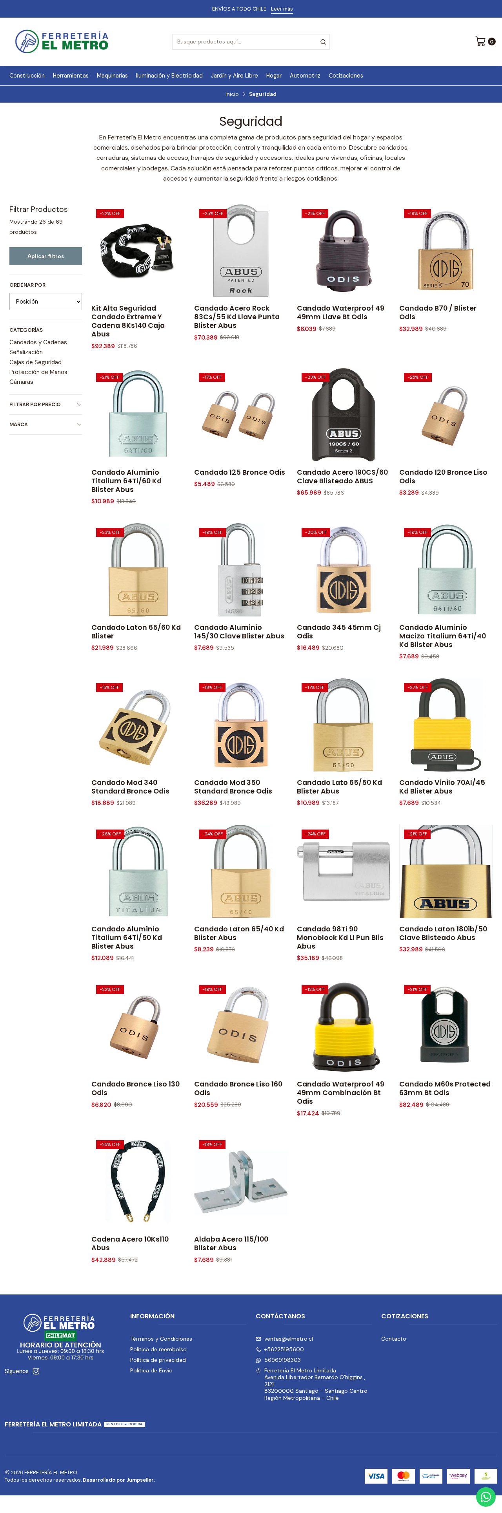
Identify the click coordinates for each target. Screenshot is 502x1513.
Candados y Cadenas (38, 342)
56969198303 (282, 1359)
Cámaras (21, 382)
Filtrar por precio (35, 404)
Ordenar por (27, 285)
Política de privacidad (158, 1359)
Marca (18, 424)
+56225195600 (284, 1349)
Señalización (26, 352)
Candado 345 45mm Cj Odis (339, 632)
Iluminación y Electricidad (169, 75)
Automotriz (305, 75)
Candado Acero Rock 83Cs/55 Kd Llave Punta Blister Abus (237, 317)
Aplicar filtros (45, 256)
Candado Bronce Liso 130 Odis (135, 1088)
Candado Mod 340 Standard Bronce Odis (130, 787)
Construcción (27, 75)
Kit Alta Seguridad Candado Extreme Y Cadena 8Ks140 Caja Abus (128, 321)
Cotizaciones (346, 75)
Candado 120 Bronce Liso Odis (443, 477)
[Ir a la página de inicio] (62, 41)
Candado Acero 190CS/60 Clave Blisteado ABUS (342, 477)
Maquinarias (112, 75)
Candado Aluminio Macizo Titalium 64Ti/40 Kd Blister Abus (442, 636)
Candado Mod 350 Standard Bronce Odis (233, 787)
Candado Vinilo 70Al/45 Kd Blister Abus (442, 787)
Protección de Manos (38, 372)
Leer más (282, 8)
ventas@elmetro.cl (288, 1338)
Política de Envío (151, 1370)
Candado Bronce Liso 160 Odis (238, 1088)
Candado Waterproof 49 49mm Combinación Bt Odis (340, 1092)
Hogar (274, 75)
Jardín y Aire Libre (234, 75)
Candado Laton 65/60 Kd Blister (136, 632)
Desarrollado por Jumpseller (118, 1480)
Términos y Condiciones (161, 1338)
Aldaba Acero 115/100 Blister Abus (231, 1244)
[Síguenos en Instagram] (36, 1371)
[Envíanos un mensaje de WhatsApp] (486, 1497)
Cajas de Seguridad (35, 362)
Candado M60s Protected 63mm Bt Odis (445, 1088)
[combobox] (251, 42)
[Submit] (323, 42)
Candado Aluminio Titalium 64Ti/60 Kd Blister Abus (126, 481)
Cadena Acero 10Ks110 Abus (130, 1244)
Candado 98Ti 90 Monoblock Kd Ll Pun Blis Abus (340, 937)
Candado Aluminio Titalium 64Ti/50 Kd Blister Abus (126, 937)
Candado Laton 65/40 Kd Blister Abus (239, 933)
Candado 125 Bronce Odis (239, 472)
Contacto (393, 1338)
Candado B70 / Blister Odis (438, 313)
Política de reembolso (158, 1349)
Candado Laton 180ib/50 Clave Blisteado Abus (443, 933)
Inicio (232, 94)
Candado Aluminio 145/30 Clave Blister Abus (239, 632)
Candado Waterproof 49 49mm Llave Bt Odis (340, 313)
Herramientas (71, 75)
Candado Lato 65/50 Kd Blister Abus (339, 787)
